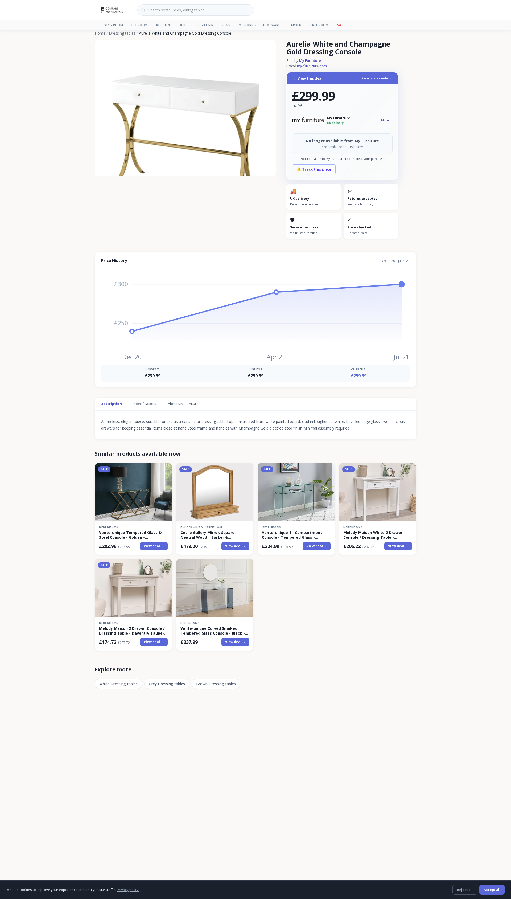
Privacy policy (128, 889)
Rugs (226, 25)
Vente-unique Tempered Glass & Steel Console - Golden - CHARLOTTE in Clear (130, 535)
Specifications (145, 403)
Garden (295, 25)
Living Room (112, 25)
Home (100, 33)
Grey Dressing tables (167, 683)
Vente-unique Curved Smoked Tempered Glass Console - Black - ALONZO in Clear (212, 631)
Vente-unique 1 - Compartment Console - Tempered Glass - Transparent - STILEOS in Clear (292, 535)
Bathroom (319, 25)
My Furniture (310, 60)
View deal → (154, 546)
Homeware (271, 25)
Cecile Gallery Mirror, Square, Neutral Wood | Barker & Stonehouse (208, 535)
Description (111, 403)
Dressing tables (122, 33)
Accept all (492, 889)
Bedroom (139, 25)
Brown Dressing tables (216, 683)
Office (184, 25)
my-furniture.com (312, 65)
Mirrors (246, 25)
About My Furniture (183, 403)
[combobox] (195, 10)
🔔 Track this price (313, 169)
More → (387, 120)
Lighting (205, 25)
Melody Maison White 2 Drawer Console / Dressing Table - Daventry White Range (373, 535)
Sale (341, 25)
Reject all (465, 889)
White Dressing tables (118, 683)
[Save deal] (164, 470)
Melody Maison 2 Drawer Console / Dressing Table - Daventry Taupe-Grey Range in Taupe (132, 631)
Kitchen (163, 25)
